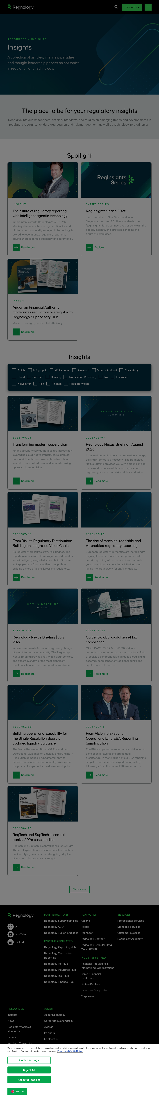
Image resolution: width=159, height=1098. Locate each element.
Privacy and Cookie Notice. (70, 1051)
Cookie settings (29, 1060)
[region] (79, 1071)
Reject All (29, 1070)
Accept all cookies (29, 1080)
